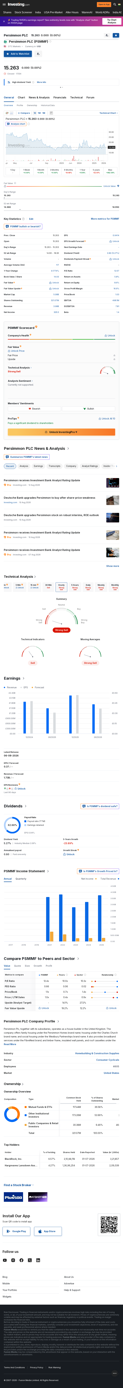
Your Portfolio (10, 1290)
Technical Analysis (18, 577)
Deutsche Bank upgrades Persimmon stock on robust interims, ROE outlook (51, 515)
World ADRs (102, 12)
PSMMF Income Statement (24, 871)
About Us (69, 1277)
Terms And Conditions (14, 1367)
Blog (5, 1277)
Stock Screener (23, 12)
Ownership (32, 105)
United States (111, 1073)
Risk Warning (55, 1367)
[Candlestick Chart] (7, 113)
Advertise (69, 1283)
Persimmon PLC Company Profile (29, 1021)
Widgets (7, 1296)
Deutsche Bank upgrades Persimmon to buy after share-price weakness (49, 497)
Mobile (6, 1283)
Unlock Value (109, 186)
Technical (76, 97)
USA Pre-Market (53, 12)
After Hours (72, 12)
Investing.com (10, 502)
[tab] (19, 587)
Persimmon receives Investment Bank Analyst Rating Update (42, 480)
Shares (7, 12)
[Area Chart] (11, 113)
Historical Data (48, 105)
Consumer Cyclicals (107, 1059)
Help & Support (72, 1290)
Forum (90, 97)
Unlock (45, 1008)
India (38, 12)
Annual (8, 878)
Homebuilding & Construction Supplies (97, 1053)
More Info (41, 82)
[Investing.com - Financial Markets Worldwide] (19, 4)
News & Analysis (39, 97)
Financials (59, 97)
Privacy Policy (36, 1367)
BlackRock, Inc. (13, 1159)
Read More (10, 1044)
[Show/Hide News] (51, 113)
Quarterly (21, 878)
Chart (21, 97)
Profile (20, 105)
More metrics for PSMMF (105, 218)
